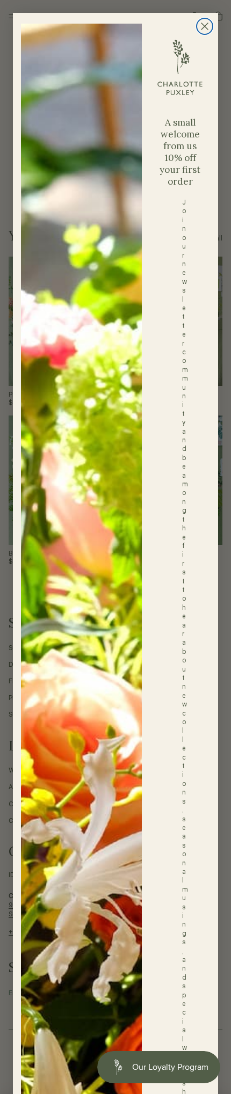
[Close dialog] (205, 26)
